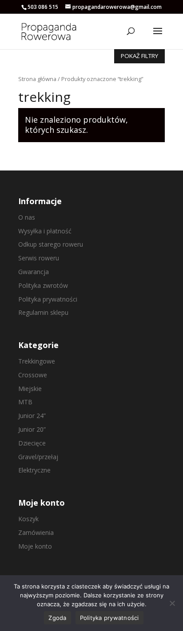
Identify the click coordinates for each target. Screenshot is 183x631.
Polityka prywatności (47, 299)
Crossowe (32, 375)
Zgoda (57, 617)
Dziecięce (32, 443)
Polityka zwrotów (43, 285)
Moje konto (35, 546)
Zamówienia (36, 532)
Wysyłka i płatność (45, 231)
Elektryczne (34, 470)
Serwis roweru (38, 258)
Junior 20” (32, 429)
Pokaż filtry (139, 56)
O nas (26, 217)
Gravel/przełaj (38, 457)
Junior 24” (32, 415)
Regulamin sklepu (43, 312)
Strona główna (37, 79)
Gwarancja (33, 271)
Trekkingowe (36, 361)
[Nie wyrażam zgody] (171, 603)
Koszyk (28, 519)
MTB (25, 402)
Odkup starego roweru (50, 244)
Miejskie (30, 388)
